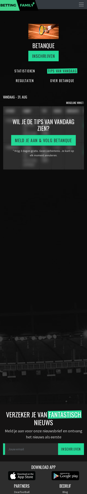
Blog (65, 492)
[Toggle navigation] (81, 4)
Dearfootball (22, 492)
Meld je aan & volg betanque (43, 140)
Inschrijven (43, 56)
